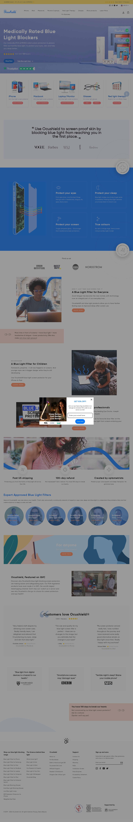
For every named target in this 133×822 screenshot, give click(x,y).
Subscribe (80, 421)
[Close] (91, 399)
